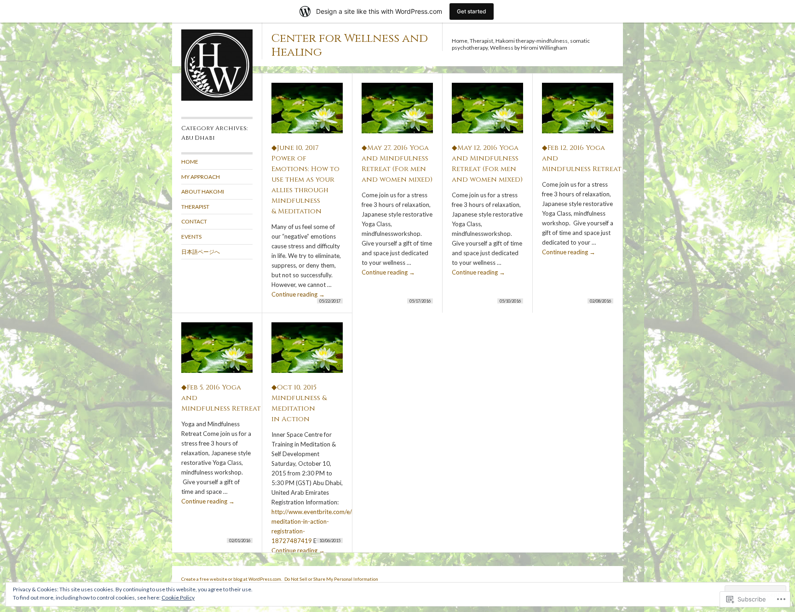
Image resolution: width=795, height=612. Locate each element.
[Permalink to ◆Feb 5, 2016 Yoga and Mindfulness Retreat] (217, 351)
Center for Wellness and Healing (349, 45)
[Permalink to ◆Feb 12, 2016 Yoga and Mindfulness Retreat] (577, 112)
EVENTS (191, 236)
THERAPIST (195, 206)
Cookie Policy (178, 597)
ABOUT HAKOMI (202, 191)
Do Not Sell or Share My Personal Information (331, 579)
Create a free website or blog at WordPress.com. (231, 579)
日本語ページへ (200, 251)
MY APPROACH (200, 176)
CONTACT (194, 221)
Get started (471, 11)
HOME (189, 161)
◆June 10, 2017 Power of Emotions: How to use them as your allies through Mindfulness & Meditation (305, 179)
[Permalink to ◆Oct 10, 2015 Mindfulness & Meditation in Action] (307, 351)
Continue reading (298, 294)
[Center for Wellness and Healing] (217, 98)
